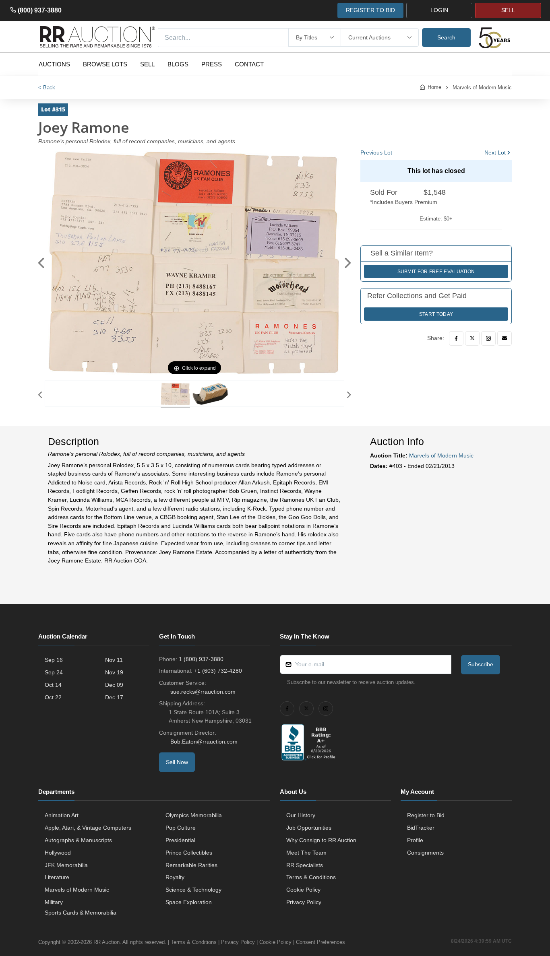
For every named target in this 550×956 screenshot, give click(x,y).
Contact (249, 64)
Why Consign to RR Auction (321, 840)
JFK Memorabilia (66, 865)
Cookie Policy (303, 889)
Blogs (177, 64)
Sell (147, 64)
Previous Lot (376, 152)
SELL (508, 10)
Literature (57, 877)
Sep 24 (54, 672)
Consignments (425, 852)
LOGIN (439, 10)
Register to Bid (426, 815)
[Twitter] (472, 338)
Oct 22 (53, 697)
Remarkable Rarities (191, 865)
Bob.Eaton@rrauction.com (204, 741)
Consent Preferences (320, 942)
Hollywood (58, 852)
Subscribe (480, 664)
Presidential (180, 840)
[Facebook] (456, 338)
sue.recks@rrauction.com (203, 691)
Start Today (436, 314)
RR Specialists (304, 865)
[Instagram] (488, 338)
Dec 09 (114, 685)
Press (211, 64)
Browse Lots (105, 64)
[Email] (504, 338)
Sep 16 (54, 660)
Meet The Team (306, 852)
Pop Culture (180, 827)
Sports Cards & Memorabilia (80, 912)
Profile (415, 840)
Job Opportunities (308, 827)
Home (434, 87)
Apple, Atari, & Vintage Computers (88, 827)
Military (54, 902)
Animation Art (62, 815)
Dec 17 (114, 697)
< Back (46, 87)
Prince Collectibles (188, 852)
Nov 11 (114, 660)
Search (446, 37)
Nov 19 (114, 672)
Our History (300, 815)
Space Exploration (188, 902)
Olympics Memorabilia (193, 815)
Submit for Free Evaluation (436, 271)
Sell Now (177, 762)
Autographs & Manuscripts (78, 840)
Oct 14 (53, 685)
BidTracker (420, 827)
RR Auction (106, 942)
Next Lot (495, 152)
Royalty (174, 877)
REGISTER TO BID (370, 10)
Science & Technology (193, 889)
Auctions (54, 64)
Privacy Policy (303, 902)
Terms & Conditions (311, 877)
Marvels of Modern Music (482, 87)
